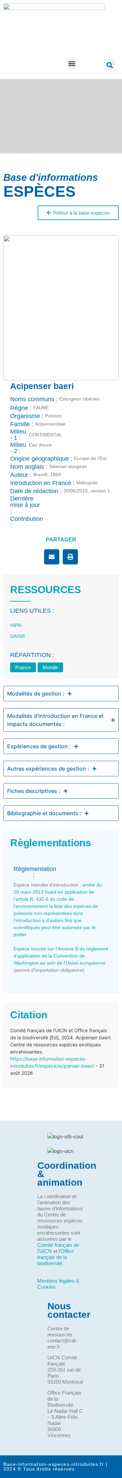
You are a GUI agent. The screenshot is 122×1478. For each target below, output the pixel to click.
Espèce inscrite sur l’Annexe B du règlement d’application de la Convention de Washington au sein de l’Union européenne (61, 956)
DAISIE (17, 636)
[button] (72, 63)
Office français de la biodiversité (55, 1257)
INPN (15, 625)
